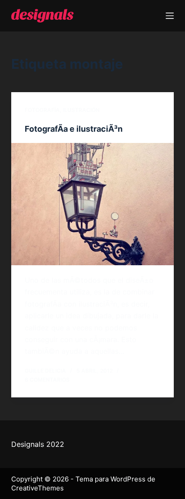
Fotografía (42, 110)
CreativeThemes (37, 488)
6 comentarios (47, 379)
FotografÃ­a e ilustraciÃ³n (74, 129)
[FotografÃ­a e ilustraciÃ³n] (92, 204)
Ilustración (81, 110)
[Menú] (170, 16)
